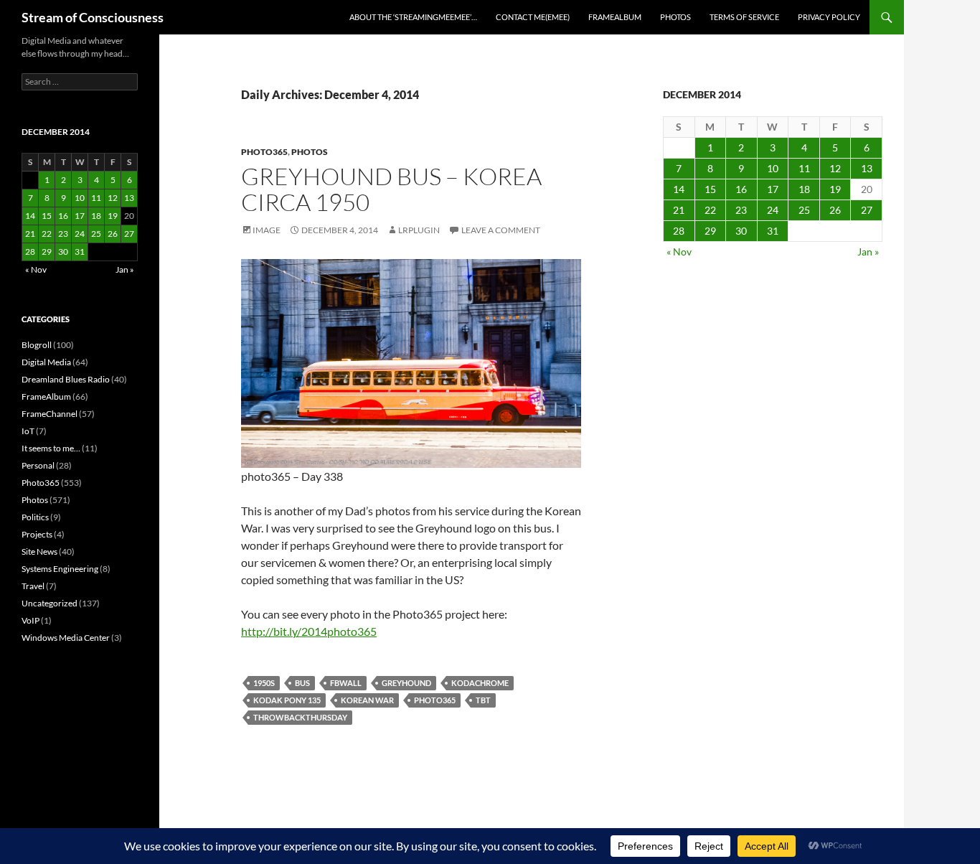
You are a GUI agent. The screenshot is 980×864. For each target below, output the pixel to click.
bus (302, 682)
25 (804, 210)
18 (804, 189)
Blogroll (37, 344)
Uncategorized (49, 603)
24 (772, 210)
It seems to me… (51, 448)
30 (741, 231)
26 (835, 210)
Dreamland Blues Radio (66, 379)
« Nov (679, 251)
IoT (28, 431)
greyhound (406, 682)
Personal (38, 465)
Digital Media (46, 362)
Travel (33, 586)
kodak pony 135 (287, 700)
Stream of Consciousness (93, 17)
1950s (264, 682)
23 (741, 210)
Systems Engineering (60, 568)
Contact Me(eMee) (533, 17)
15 (710, 189)
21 (678, 210)
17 (772, 189)
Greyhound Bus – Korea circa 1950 (391, 189)
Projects (37, 534)
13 (866, 168)
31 (772, 231)
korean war (367, 700)
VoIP (30, 620)
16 (741, 189)
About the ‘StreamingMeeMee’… (413, 17)
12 (835, 168)
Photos (675, 17)
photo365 (435, 700)
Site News (39, 551)
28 (678, 231)
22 (710, 210)
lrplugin (419, 230)
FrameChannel (49, 413)
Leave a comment (500, 230)
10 (772, 168)
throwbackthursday (300, 717)
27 (866, 210)
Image (267, 230)
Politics (35, 517)
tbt (483, 700)
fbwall (346, 682)
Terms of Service (744, 17)
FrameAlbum (614, 17)
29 (710, 231)
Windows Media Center (66, 637)
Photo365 (264, 151)
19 (835, 189)
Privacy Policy (829, 17)
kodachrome (480, 682)
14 (678, 189)
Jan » (868, 251)
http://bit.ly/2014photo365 (309, 631)
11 (804, 168)
